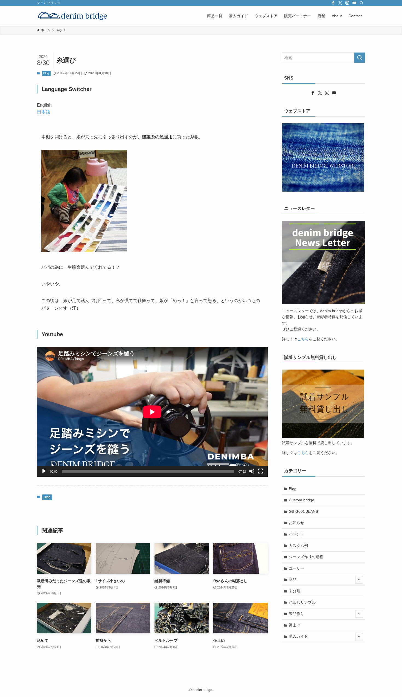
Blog (46, 73)
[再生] (44, 471)
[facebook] (333, 3)
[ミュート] (252, 471)
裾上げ (294, 625)
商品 (292, 579)
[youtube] (354, 3)
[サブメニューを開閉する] (359, 580)
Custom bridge (301, 500)
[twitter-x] (340, 3)
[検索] (361, 3)
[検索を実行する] (359, 57)
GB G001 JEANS (303, 511)
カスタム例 (298, 545)
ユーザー (296, 568)
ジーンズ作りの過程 (306, 557)
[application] (152, 412)
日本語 (43, 112)
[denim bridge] (73, 15)
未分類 (294, 591)
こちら (303, 339)
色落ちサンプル (302, 602)
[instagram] (347, 3)
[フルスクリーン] (260, 471)
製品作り (296, 613)
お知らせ (296, 522)
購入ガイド (298, 636)
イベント (296, 534)
